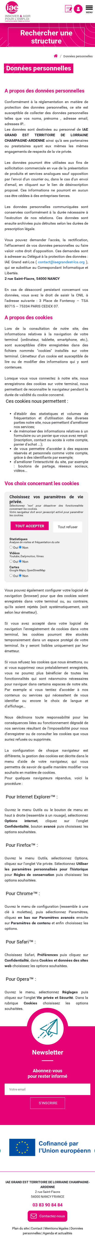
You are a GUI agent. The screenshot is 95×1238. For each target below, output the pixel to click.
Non (25, 547)
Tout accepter (29, 526)
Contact (36, 1228)
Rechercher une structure (46, 37)
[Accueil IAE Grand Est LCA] (18, 11)
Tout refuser (67, 527)
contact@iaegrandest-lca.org (61, 262)
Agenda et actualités (57, 1233)
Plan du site (20, 1228)
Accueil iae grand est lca (55, 56)
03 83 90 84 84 (47, 1205)
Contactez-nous (52, 1216)
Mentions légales (56, 1228)
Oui (15, 547)
